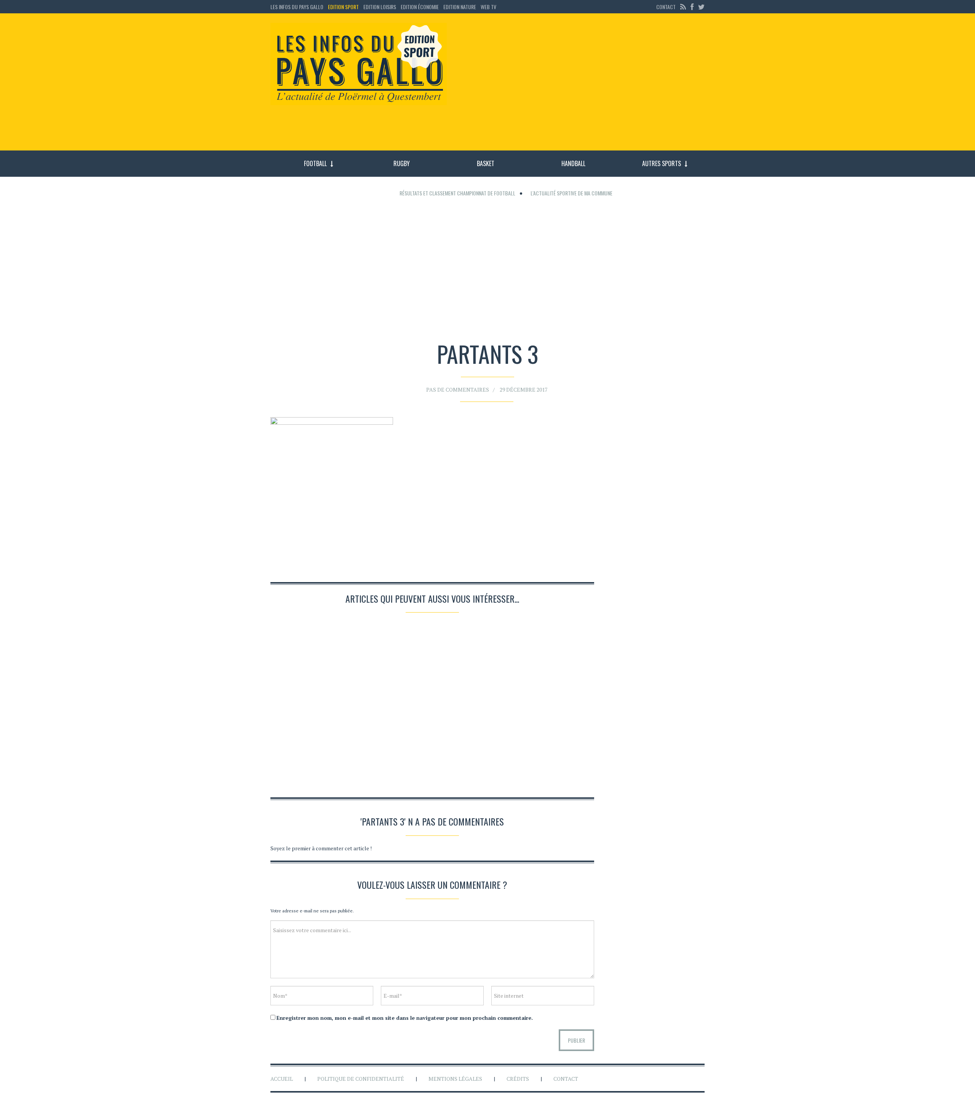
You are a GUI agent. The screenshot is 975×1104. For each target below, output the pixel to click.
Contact (666, 7)
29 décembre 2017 (523, 389)
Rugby (401, 163)
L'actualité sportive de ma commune (571, 193)
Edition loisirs (379, 7)
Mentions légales (455, 1078)
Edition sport (343, 7)
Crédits (518, 1078)
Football (315, 163)
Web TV (488, 7)
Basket (485, 163)
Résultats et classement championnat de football (457, 193)
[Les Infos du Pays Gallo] (358, 64)
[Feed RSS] (683, 6)
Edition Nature (459, 7)
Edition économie (420, 7)
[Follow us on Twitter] (700, 6)
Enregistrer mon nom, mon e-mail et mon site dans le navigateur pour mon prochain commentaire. (405, 1017)
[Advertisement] (582, 85)
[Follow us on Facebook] (692, 6)
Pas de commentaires (457, 389)
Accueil (281, 1078)
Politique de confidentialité (360, 1078)
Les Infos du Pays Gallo (296, 7)
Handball (573, 163)
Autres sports (661, 163)
